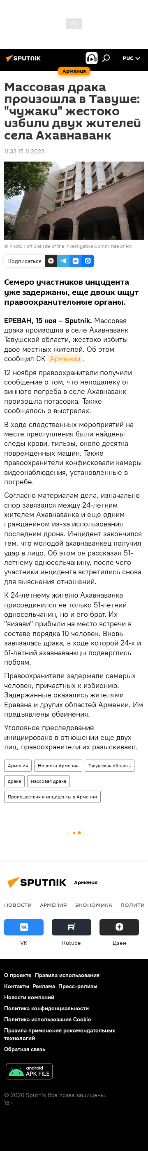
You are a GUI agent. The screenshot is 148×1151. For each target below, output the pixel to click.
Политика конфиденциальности (46, 1008)
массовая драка (48, 781)
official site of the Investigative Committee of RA (79, 246)
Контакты (16, 986)
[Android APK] (29, 1072)
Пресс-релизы (77, 986)
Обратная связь (24, 1049)
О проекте (18, 975)
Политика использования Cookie (47, 1019)
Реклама (43, 986)
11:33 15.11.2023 (24, 151)
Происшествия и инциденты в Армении (52, 797)
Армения (18, 765)
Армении (65, 358)
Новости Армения (58, 765)
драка (14, 781)
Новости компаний (29, 997)
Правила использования (67, 975)
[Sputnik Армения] (24, 61)
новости (18, 904)
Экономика (93, 904)
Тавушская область (109, 765)
